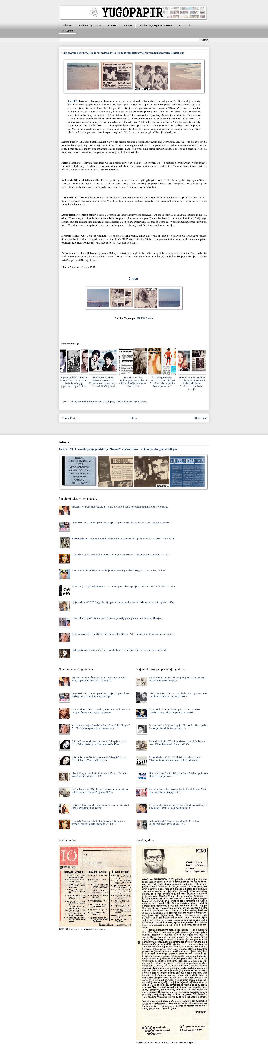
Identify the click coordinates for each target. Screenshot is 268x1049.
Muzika (119, 401)
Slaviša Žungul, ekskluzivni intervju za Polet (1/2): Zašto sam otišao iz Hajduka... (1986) (99, 774)
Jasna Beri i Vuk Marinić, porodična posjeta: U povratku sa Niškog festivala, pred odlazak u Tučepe (120, 522)
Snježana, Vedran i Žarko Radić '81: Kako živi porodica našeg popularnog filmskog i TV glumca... (120, 506)
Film (89, 401)
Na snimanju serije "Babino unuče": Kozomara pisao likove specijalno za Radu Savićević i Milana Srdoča (123, 586)
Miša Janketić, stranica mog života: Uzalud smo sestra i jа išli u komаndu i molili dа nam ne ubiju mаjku (179, 806)
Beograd (82, 401)
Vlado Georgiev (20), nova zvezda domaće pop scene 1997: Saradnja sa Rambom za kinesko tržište (178, 695)
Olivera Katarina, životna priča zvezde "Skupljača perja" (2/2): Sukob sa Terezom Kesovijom (99, 758)
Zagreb (143, 401)
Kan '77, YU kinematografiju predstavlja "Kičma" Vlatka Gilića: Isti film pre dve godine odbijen (118, 449)
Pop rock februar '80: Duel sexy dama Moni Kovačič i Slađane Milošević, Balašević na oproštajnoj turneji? (192, 383)
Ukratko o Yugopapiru (89, 25)
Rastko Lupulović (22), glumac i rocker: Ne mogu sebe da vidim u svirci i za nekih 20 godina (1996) (100, 790)
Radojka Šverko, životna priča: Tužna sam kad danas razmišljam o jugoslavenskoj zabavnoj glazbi (119, 649)
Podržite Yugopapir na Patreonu (155, 25)
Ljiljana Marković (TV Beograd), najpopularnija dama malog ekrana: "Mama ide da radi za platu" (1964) (123, 602)
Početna (66, 25)
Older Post (200, 418)
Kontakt (111, 25)
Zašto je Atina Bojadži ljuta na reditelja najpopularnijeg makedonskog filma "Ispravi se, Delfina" (119, 570)
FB (180, 25)
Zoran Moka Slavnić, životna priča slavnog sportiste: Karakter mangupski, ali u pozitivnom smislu (175, 711)
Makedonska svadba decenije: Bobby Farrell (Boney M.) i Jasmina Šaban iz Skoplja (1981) (177, 790)
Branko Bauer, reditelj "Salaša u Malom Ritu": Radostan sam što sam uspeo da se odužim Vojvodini (103, 382)
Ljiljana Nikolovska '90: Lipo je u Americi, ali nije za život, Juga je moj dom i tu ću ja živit (100, 806)
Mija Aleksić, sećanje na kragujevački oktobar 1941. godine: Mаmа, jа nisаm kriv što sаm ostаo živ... (178, 726)
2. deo (134, 278)
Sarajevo (128, 401)
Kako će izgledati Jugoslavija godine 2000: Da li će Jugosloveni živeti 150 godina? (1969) (174, 822)
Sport (136, 401)
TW (143, 318)
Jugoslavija (98, 401)
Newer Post (68, 418)
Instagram (67, 30)
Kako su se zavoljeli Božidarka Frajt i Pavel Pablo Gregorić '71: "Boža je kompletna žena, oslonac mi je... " (124, 633)
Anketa (72, 401)
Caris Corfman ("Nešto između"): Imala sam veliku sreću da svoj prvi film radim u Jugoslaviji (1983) (101, 711)
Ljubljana (109, 401)
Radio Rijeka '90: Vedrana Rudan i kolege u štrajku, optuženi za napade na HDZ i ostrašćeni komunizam (123, 538)
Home (134, 418)
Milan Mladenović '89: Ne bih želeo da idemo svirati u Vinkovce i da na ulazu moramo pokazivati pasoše (175, 758)
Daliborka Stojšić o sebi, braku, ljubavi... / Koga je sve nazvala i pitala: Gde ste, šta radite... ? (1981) (120, 554)
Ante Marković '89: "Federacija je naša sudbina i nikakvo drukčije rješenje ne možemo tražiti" (133, 382)
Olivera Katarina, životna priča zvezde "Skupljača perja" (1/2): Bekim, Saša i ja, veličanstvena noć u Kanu (99, 742)
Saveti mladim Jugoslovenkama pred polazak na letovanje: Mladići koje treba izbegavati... (177, 679)
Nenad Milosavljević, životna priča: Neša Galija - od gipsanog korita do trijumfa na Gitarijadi (117, 618)
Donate (149, 318)
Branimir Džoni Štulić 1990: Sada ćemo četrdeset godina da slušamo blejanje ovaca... (178, 774)
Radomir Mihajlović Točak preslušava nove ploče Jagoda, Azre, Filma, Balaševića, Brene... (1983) (177, 742)
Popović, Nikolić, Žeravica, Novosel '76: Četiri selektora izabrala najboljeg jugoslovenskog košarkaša (74, 382)
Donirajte (127, 25)
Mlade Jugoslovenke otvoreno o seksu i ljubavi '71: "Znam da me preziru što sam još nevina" (162, 382)
